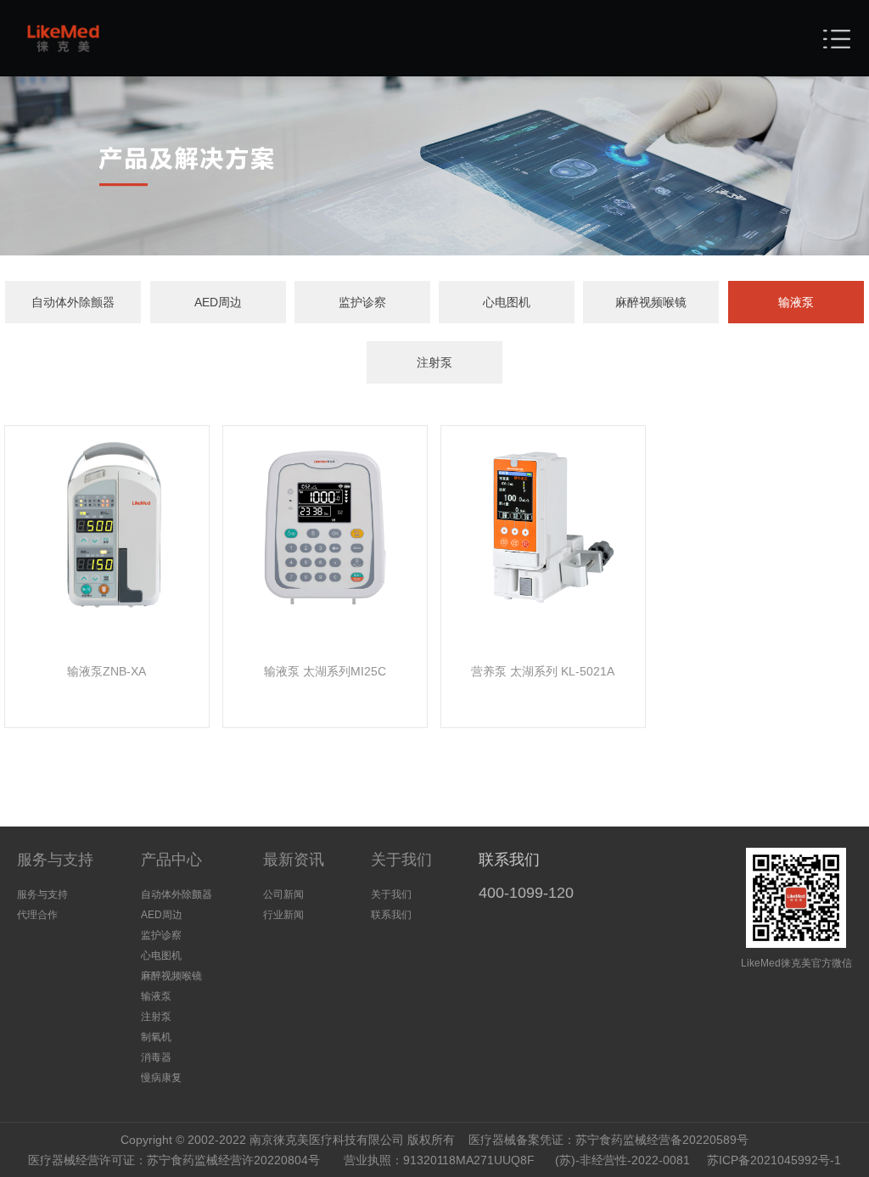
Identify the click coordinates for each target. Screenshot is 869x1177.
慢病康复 (161, 1078)
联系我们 (391, 915)
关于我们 (401, 859)
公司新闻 (283, 894)
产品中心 (171, 859)
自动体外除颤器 (73, 302)
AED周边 (218, 302)
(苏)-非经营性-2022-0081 (622, 1160)
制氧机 (156, 1037)
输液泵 (796, 302)
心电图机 (506, 302)
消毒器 (156, 1057)
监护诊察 (362, 302)
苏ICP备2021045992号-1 (774, 1160)
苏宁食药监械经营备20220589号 (661, 1139)
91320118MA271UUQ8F (469, 1160)
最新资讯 (293, 859)
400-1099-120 (526, 892)
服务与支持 (55, 859)
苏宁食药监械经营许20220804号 (233, 1160)
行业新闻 (283, 915)
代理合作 (37, 915)
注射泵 (434, 362)
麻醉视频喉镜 (651, 302)
